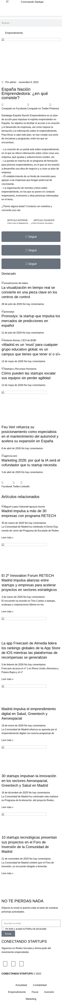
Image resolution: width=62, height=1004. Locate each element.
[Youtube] (21, 964)
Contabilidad (40, 985)
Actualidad (21, 985)
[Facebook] (13, 964)
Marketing (31, 999)
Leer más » (7, 537)
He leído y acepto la (25, 928)
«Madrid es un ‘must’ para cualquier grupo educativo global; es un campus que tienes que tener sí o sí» (31, 349)
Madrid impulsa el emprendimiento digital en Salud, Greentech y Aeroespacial (29, 713)
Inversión (49, 992)
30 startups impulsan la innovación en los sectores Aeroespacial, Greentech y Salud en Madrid (29, 780)
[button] (31, 16)
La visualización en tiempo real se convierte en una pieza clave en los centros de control (29, 292)
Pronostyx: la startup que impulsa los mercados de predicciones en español (31, 320)
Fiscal (35, 992)
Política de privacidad (35, 928)
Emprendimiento (14, 33)
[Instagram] (5, 964)
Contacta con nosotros (38, 206)
